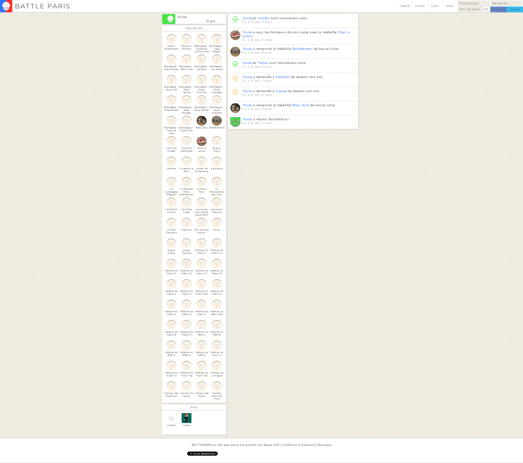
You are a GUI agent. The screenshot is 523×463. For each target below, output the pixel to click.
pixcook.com (253, 444)
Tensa (263, 63)
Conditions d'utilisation (298, 444)
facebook (498, 9)
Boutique (324, 444)
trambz (263, 18)
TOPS (435, 6)
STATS (420, 6)
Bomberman (302, 49)
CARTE (405, 6)
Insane (281, 91)
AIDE (450, 6)
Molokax (283, 77)
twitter (515, 9)
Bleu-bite (300, 105)
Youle (182, 17)
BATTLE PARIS (42, 6)
